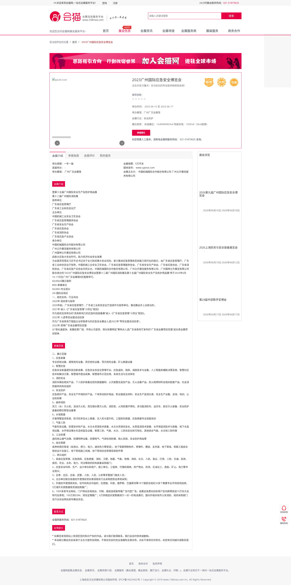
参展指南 (73, 155)
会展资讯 (146, 31)
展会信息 (125, 30)
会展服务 (119, 570)
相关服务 (105, 155)
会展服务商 (188, 31)
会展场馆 (168, 31)
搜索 (231, 16)
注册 (115, 3)
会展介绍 (57, 156)
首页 (106, 31)
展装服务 (212, 31)
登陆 (104, 3)
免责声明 (157, 563)
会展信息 (77, 570)
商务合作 (234, 31)
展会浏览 (204, 155)
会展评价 (89, 155)
